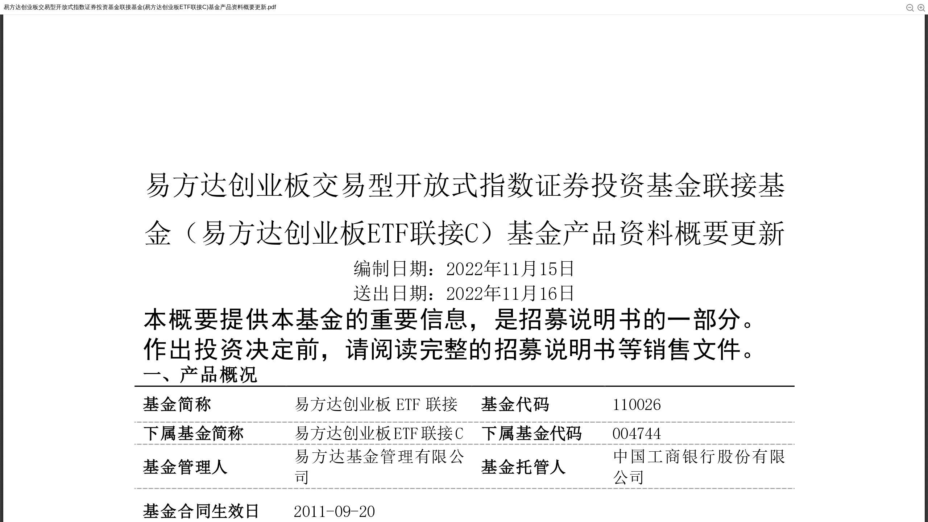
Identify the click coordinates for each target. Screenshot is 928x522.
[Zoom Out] (910, 8)
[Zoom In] (921, 8)
